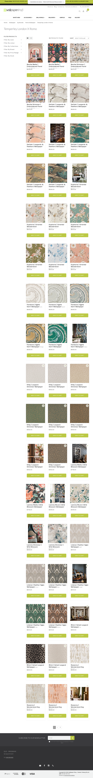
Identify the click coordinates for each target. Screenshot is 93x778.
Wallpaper (51, 17)
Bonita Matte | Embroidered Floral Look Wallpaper (34, 66)
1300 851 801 (85, 7)
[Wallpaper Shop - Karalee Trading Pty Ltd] (13, 10)
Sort (71, 38)
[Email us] (40, 765)
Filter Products (10, 36)
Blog (55, 7)
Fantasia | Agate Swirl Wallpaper (33, 306)
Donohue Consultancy (69, 775)
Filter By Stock (9, 56)
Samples (62, 17)
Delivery (77, 17)
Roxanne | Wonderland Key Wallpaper (77, 667)
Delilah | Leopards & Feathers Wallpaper (57, 105)
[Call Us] (53, 765)
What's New (16, 17)
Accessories (28, 17)
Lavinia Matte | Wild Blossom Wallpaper (79, 466)
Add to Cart (35, 75)
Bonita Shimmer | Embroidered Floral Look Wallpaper (78, 66)
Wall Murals (40, 17)
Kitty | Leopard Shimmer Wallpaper (35, 386)
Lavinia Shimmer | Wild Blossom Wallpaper (34, 547)
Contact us (61, 7)
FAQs (69, 17)
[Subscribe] (72, 738)
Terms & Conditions (71, 7)
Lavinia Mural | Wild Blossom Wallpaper (57, 506)
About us (50, 7)
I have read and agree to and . (62, 742)
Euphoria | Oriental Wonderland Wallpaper (78, 187)
